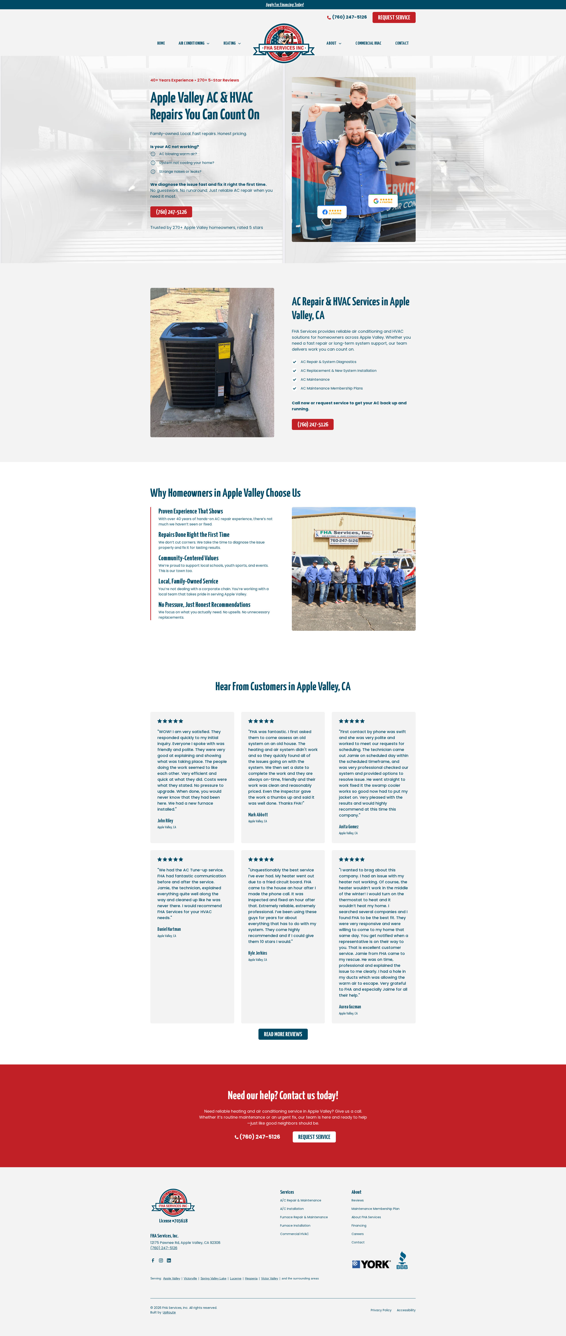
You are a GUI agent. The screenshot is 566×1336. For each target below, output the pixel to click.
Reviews (358, 1200)
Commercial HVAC (368, 43)
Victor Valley (269, 1278)
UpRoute (169, 1312)
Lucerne (235, 1278)
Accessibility (406, 1310)
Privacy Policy (381, 1310)
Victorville (190, 1278)
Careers (358, 1234)
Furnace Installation (295, 1225)
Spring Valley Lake (213, 1278)
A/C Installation (292, 1209)
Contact (402, 43)
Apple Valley (171, 1278)
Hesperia (251, 1278)
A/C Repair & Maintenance (300, 1200)
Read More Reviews (283, 1035)
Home (161, 43)
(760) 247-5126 (349, 17)
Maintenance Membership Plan (376, 1209)
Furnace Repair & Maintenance (304, 1217)
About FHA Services (366, 1217)
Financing (359, 1225)
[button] (194, 43)
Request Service (394, 18)
